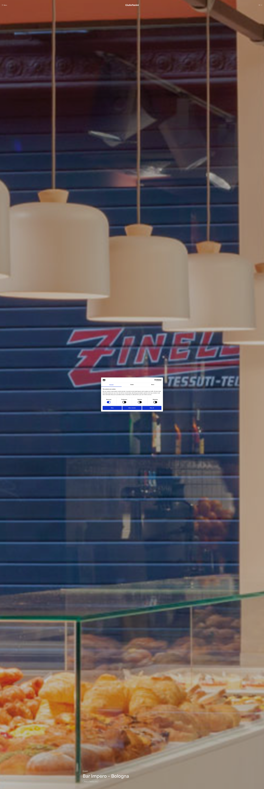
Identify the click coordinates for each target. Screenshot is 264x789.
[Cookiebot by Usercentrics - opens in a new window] (155, 380)
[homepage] (132, 5)
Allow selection (132, 407)
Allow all (152, 407)
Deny (112, 407)
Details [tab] (132, 384)
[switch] (124, 402)
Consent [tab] (111, 384)
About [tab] (152, 384)
